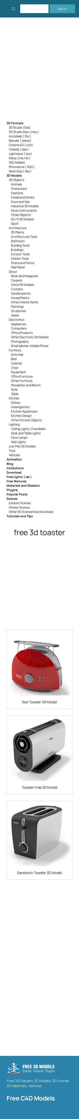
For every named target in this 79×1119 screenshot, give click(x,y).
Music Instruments (24, 210)
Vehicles (14, 455)
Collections (15, 468)
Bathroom (18, 241)
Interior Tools (20, 258)
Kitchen (14, 398)
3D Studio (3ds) (20, 127)
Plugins (12, 490)
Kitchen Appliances (24, 411)
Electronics (16, 319)
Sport (15, 223)
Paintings (17, 306)
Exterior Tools (20, 254)
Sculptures (18, 311)
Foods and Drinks (22, 197)
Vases (15, 315)
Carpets (16, 280)
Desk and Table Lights (26, 433)
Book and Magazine (24, 276)
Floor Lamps (19, 437)
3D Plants (17, 232)
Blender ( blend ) (20, 140)
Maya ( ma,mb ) (20, 158)
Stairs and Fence (22, 263)
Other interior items (24, 302)
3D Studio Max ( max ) (24, 132)
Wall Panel (18, 267)
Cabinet (16, 363)
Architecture (18, 228)
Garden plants (21, 293)
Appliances (18, 324)
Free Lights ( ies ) (19, 477)
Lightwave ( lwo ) (20, 154)
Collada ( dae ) (19, 149)
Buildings (17, 250)
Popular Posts (17, 494)
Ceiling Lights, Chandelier (28, 429)
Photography (20, 341)
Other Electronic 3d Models (29, 337)
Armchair (17, 354)
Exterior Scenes (20, 503)
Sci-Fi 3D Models (22, 219)
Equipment (18, 372)
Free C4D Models (31, 1098)
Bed (13, 359)
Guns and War (20, 202)
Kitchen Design (21, 416)
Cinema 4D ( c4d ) (21, 145)
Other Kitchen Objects (26, 420)
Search (62, 9)
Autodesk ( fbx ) (20, 136)
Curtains (17, 289)
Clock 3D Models (22, 285)
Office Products (22, 333)
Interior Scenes (19, 507)
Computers (19, 328)
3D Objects (16, 180)
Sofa (14, 389)
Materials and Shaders (23, 485)
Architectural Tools (24, 236)
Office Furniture (21, 376)
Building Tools (20, 245)
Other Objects (21, 215)
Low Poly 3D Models (22, 446)
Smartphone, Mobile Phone (29, 346)
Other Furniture (21, 381)
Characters (19, 188)
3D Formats (15, 123)
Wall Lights (18, 442)
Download (14, 472)
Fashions (17, 193)
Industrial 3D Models (25, 206)
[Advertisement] (39, 72)
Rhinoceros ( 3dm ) (22, 167)
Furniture (15, 350)
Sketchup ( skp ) (20, 171)
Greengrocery (20, 407)
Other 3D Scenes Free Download (31, 512)
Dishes (15, 402)
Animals (16, 184)
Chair (14, 368)
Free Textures (17, 481)
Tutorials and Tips (20, 516)
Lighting (14, 424)
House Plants (20, 298)
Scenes (12, 499)
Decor (13, 271)
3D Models (14, 175)
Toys (12, 450)
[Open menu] (13, 8)
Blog (10, 464)
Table (14, 394)
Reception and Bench (26, 385)
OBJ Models (17, 162)
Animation (14, 459)
